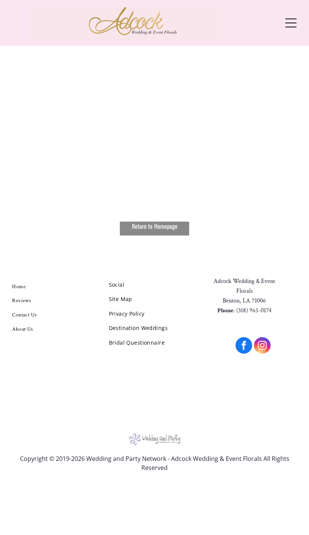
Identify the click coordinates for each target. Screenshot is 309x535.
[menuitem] (37, 287)
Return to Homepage (154, 226)
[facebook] (244, 346)
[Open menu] (291, 23)
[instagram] (262, 346)
